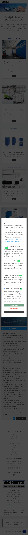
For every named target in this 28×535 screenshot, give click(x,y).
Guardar (14, 312)
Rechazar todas (14, 308)
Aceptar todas (14, 305)
